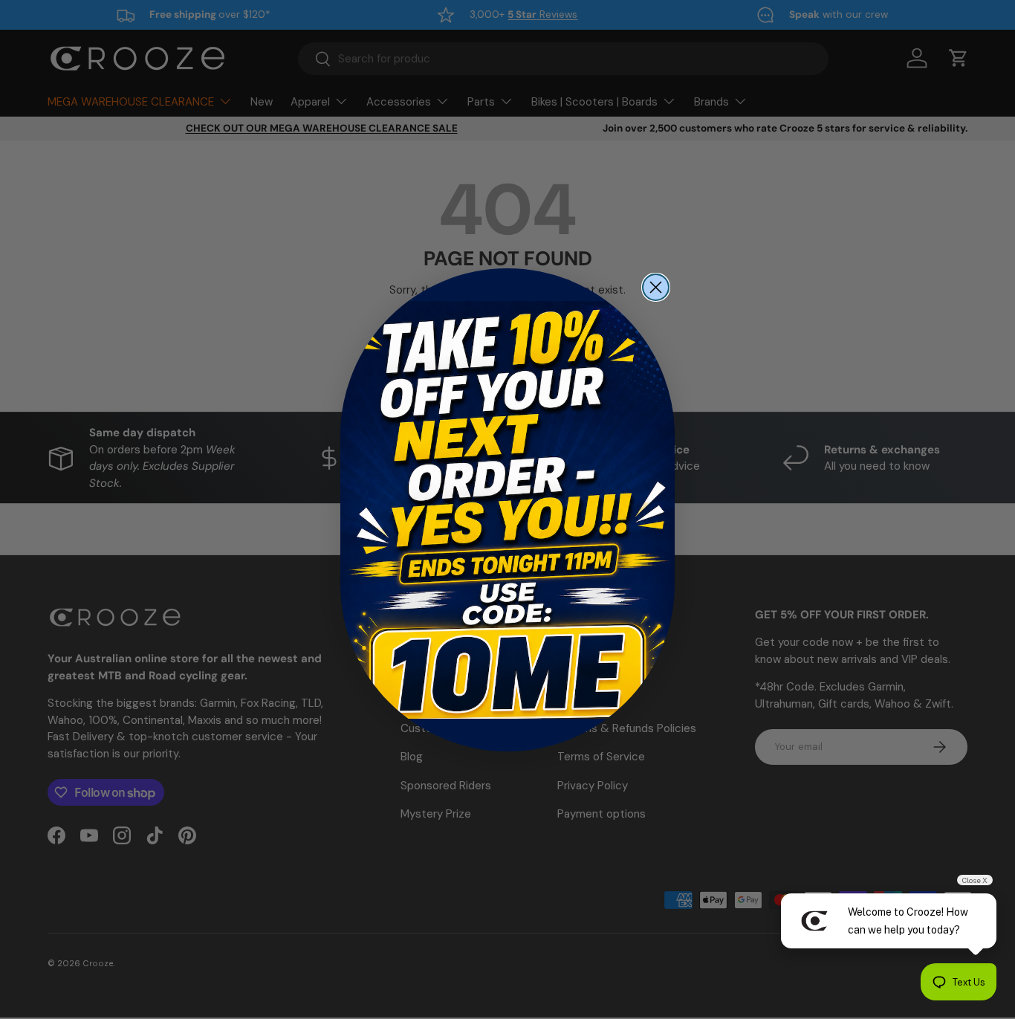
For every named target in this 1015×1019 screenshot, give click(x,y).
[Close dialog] (656, 287)
